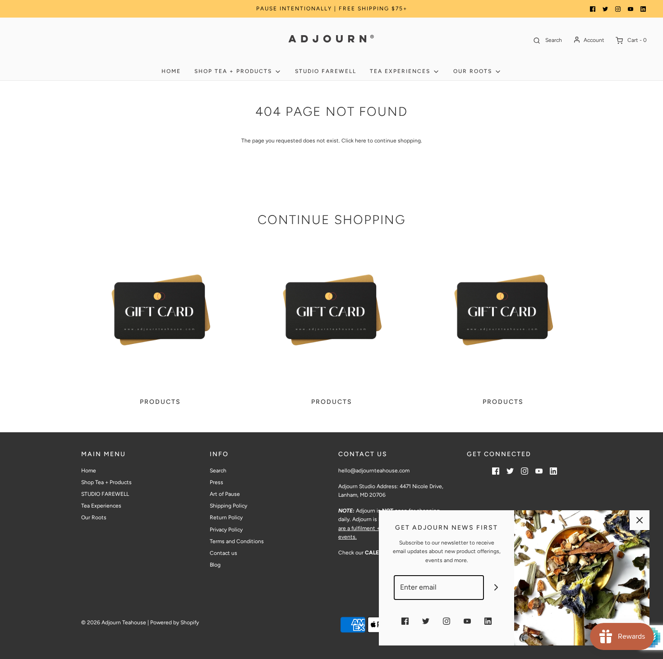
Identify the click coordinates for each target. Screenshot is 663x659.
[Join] (496, 587)
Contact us (223, 553)
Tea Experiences (101, 506)
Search (218, 470)
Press (216, 482)
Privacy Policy (226, 529)
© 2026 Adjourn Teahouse (113, 622)
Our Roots (93, 517)
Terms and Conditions (237, 541)
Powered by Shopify (174, 622)
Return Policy (226, 517)
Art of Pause (225, 494)
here (360, 140)
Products (160, 402)
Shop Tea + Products (106, 482)
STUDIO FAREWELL (325, 71)
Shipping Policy (228, 506)
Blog (215, 565)
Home (171, 71)
